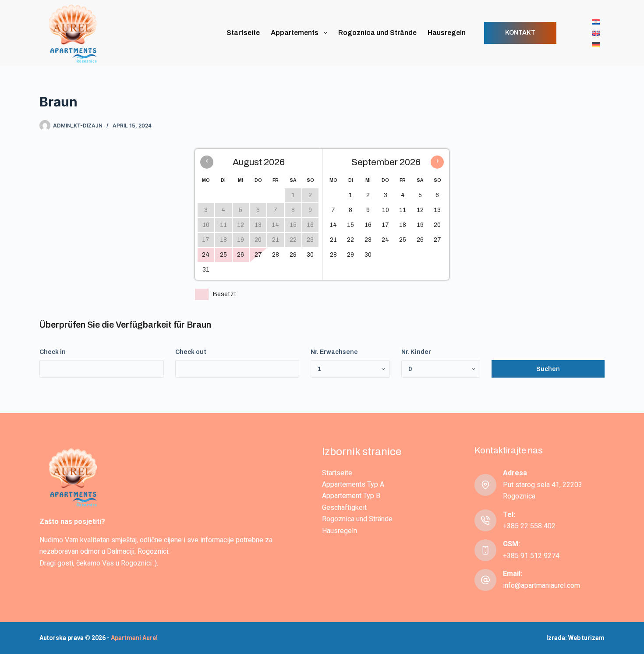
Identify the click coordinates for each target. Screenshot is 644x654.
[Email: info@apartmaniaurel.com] (485, 580)
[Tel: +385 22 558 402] (485, 520)
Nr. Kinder (416, 352)
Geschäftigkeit (344, 507)
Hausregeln (447, 32)
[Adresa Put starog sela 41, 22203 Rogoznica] (485, 485)
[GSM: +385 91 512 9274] (485, 550)
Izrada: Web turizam (575, 637)
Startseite (243, 32)
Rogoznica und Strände (377, 32)
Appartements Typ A (353, 484)
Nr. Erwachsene (334, 352)
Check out (190, 352)
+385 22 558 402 (529, 526)
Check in (52, 352)
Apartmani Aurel (134, 637)
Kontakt (520, 32)
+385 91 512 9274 (531, 555)
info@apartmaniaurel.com (541, 585)
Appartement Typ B (351, 495)
